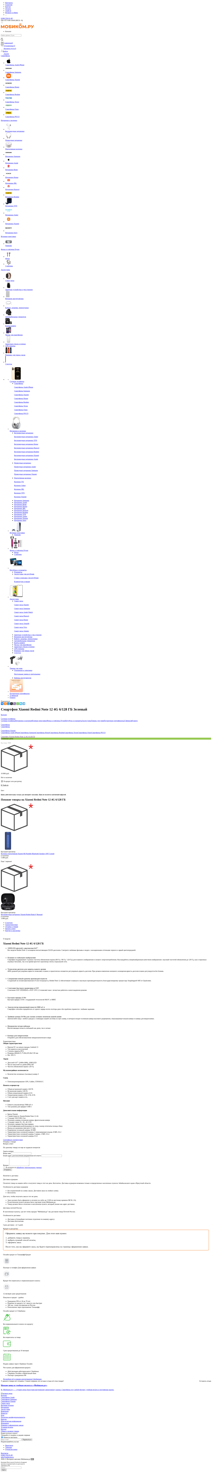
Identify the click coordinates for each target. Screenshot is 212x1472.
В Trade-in (4, 785)
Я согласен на (24, 1167)
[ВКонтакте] (2, 703)
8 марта (135, 721)
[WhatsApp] (17, 703)
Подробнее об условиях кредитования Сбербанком (22, 1379)
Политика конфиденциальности (13, 1417)
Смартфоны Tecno (71, 733)
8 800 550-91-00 (7, 18)
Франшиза (5, 1423)
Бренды (4, 1419)
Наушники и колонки (23, 721)
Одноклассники (11, 1449)
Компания (5, 1411)
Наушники (5, 1407)
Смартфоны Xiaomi (8, 1401)
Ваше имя (6, 1153)
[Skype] (20, 703)
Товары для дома (97, 721)
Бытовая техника (7, 1405)
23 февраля (128, 721)
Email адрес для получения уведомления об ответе (22, 1156)
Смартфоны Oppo (84, 733)
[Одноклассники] (5, 703)
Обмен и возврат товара (10, 1431)
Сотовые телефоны (8, 721)
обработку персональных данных (29, 1167)
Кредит (3, 1429)
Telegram (8, 1447)
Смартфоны (5, 727)
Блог (2, 1415)
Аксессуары (86, 721)
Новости (4, 1413)
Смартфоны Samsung (28, 733)
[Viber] (14, 703)
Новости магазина (10, 1437)
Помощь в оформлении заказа (12, 1425)
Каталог (4, 1395)
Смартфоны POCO (98, 733)
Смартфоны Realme (57, 733)
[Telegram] (24, 703)
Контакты (4, 1453)
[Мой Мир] (8, 703)
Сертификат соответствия (13, 1140)
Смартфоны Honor (43, 733)
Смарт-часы (5, 1403)
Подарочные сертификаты (114, 721)
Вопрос (6, 1165)
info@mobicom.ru (7, 1457)
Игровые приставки (39, 721)
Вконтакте (9, 1445)
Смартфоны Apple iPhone (10, 733)
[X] (11, 703)
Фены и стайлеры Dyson (56, 721)
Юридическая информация (11, 1421)
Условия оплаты (7, 1427)
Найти (4, 1470)
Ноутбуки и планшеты (73, 721)
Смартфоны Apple (8, 1397)
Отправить (7, 1170)
